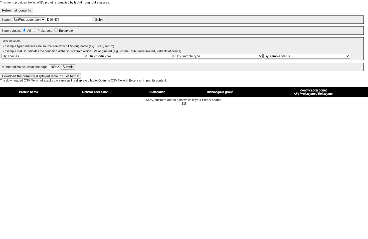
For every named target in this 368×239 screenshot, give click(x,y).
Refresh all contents (16, 10)
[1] (184, 103)
